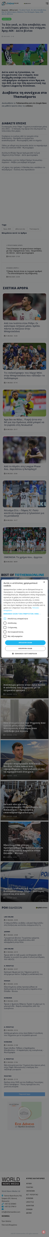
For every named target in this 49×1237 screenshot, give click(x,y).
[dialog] (24, 618)
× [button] (44, 582)
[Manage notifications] (43, 1232)
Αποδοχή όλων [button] (25, 643)
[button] (25, 614)
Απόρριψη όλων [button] (25, 648)
